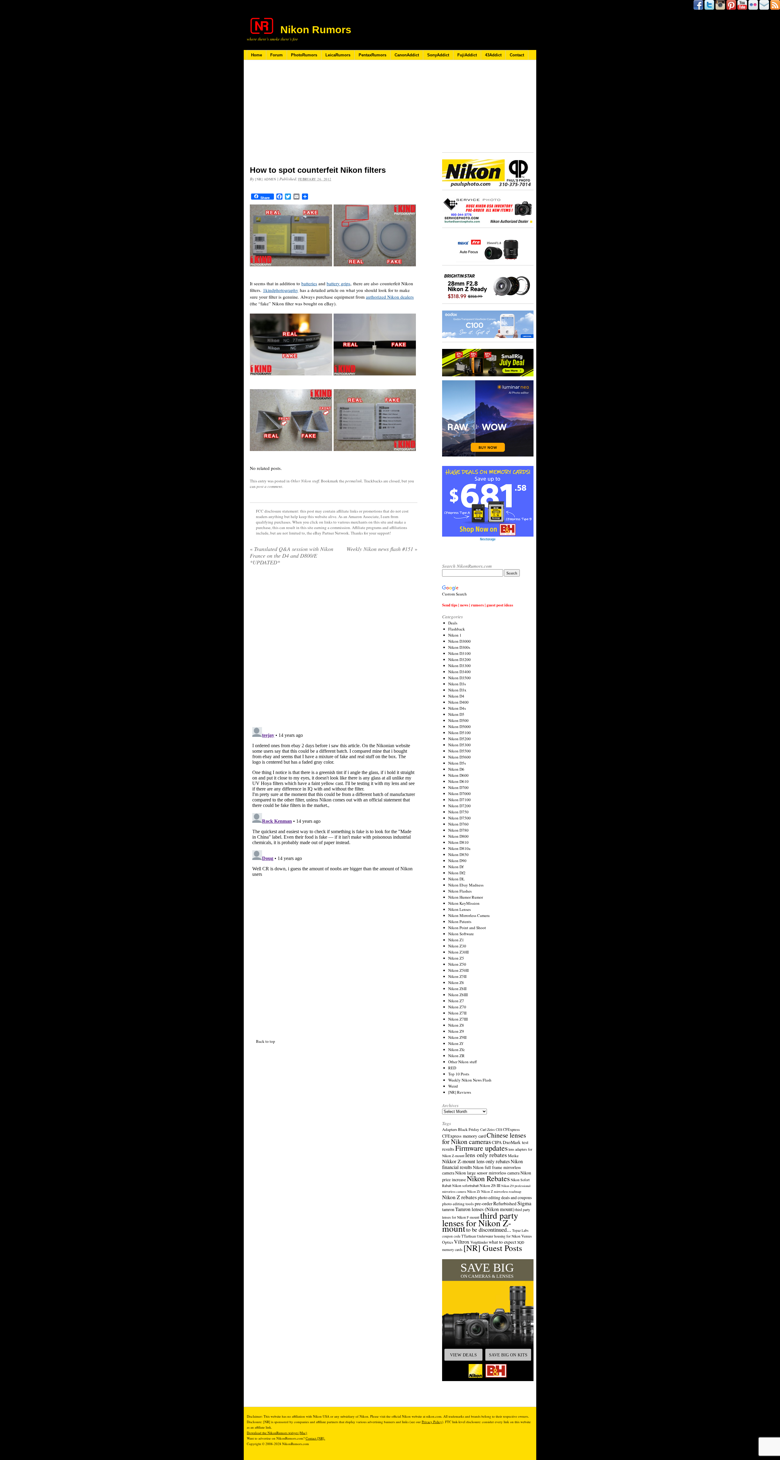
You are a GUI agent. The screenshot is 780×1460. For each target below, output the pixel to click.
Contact (517, 55)
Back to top (265, 889)
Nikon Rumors (315, 29)
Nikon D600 (458, 775)
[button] (488, 1320)
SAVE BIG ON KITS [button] (508, 1354)
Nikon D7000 (459, 793)
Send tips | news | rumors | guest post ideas (477, 605)
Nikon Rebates (488, 1178)
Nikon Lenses (459, 909)
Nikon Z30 (457, 946)
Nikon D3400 (459, 671)
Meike (513, 1155)
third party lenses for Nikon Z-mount (480, 1221)
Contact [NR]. (315, 1438)
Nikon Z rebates (459, 1197)
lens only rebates (486, 1155)
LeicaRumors (337, 55)
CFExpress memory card (464, 1136)
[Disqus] (333, 648)
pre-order (483, 1203)
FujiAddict (467, 55)
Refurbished (504, 1203)
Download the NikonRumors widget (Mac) (277, 1432)
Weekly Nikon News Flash (469, 1080)
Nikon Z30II (458, 952)
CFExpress (511, 1129)
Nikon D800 (458, 836)
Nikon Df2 (457, 873)
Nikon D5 (456, 714)
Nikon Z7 (456, 1001)
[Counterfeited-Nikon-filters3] (291, 379)
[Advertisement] (333, 116)
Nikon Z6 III (490, 1185)
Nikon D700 (458, 787)
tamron (448, 1209)
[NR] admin (265, 179)
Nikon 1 (455, 635)
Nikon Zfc (456, 1049)
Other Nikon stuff (305, 481)
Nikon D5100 (459, 732)
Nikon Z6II (457, 988)
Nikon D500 (458, 720)
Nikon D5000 (459, 726)
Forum (276, 55)
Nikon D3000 (459, 641)
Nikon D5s (457, 763)
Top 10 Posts (458, 1074)
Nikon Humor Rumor (465, 897)
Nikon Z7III (458, 1019)
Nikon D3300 (459, 665)
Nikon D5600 (459, 757)
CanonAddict (407, 55)
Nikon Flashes (460, 891)
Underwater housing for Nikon (498, 1236)
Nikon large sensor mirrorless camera (487, 1173)
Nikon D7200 (459, 805)
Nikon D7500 (459, 818)
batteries (309, 283)
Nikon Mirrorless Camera (469, 915)
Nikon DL (456, 879)
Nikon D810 (458, 842)
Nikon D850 (458, 854)
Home (256, 55)
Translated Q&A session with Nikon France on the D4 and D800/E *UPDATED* (291, 555)
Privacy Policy (432, 1421)
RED (452, 1068)
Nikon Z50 (457, 964)
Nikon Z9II (457, 1037)
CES (499, 1129)
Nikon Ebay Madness (466, 885)
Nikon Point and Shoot (467, 927)
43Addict (493, 55)
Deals (452, 623)
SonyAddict (438, 55)
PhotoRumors (304, 55)
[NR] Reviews (459, 1092)
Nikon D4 (456, 696)
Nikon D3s (457, 684)
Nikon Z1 (456, 940)
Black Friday (468, 1129)
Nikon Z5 (456, 958)
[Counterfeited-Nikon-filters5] (291, 455)
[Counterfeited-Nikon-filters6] (375, 455)
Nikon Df (455, 866)
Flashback (456, 629)
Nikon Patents (459, 921)
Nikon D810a (459, 848)
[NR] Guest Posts (492, 1247)
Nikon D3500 (459, 677)
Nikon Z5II (457, 976)
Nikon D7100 (459, 799)
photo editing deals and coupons (505, 1197)
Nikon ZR (456, 1055)
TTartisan (468, 1236)
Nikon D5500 (459, 751)
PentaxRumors (372, 55)
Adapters (449, 1129)
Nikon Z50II (458, 970)
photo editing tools (458, 1203)
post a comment (269, 486)
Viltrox (462, 1241)
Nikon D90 (457, 860)
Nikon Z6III (458, 994)
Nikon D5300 (459, 745)
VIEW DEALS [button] (463, 1354)
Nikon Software (461, 933)
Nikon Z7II (457, 1013)
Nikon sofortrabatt (465, 1185)
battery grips (338, 283)
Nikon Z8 (456, 1025)
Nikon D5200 (459, 738)
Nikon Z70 (457, 1007)
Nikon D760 (458, 824)
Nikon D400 (458, 702)
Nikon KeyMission (464, 903)
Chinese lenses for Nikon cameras (484, 1138)
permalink (353, 481)
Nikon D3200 (459, 659)
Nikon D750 (458, 812)
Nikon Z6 (456, 982)
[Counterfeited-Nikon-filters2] (375, 270)
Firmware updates (481, 1148)
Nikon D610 (458, 781)
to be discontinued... (488, 1229)
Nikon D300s (459, 647)
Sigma (524, 1203)
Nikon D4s (457, 708)
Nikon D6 (456, 769)
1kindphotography (280, 290)
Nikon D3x (457, 690)
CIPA (497, 1142)
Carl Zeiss (487, 1129)
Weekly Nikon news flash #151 (381, 548)
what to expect (502, 1241)
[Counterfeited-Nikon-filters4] (375, 379)
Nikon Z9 (456, 1031)
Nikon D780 (458, 830)
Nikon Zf (455, 1043)
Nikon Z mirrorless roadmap (501, 1191)
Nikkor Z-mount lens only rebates (476, 1161)
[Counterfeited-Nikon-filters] (291, 270)
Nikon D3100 (459, 653)
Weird (453, 1086)
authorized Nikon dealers (390, 297)
